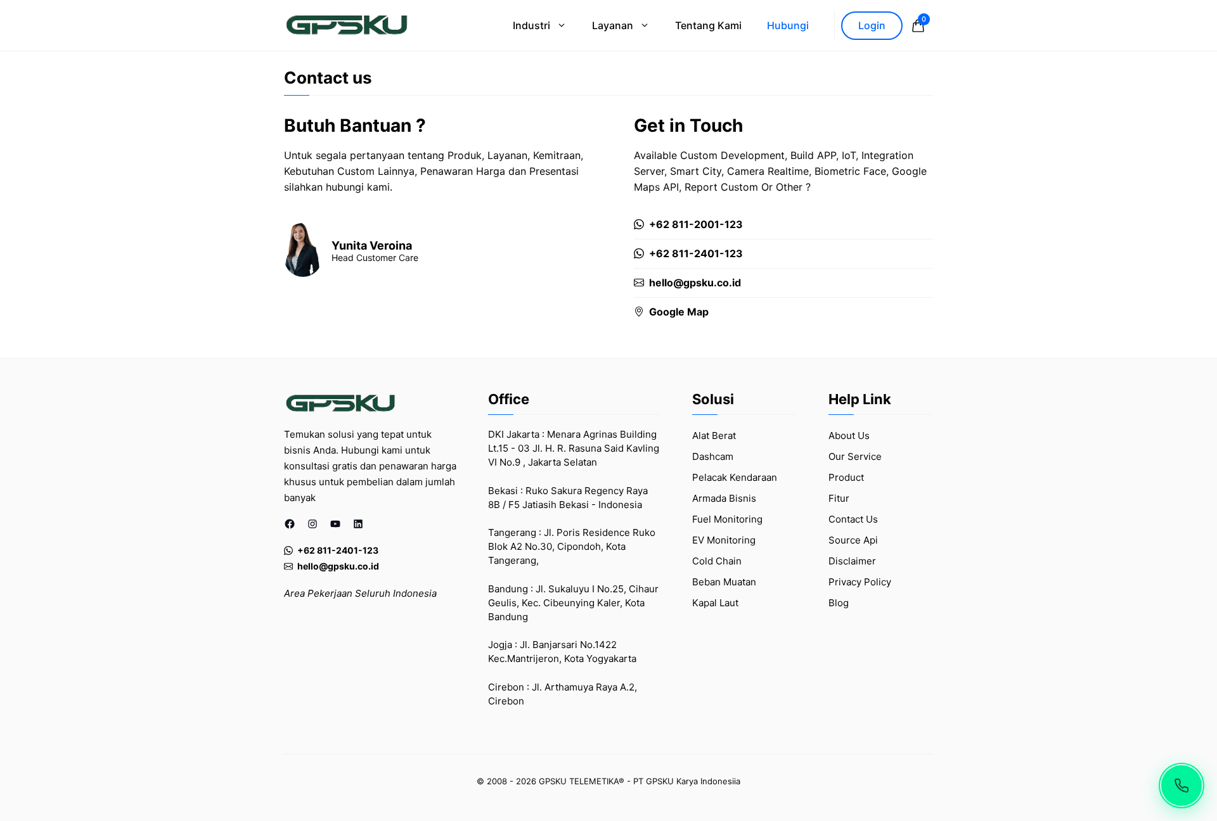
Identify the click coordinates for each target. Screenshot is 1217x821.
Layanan (612, 25)
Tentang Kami (708, 25)
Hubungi (788, 25)
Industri (531, 25)
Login (871, 25)
